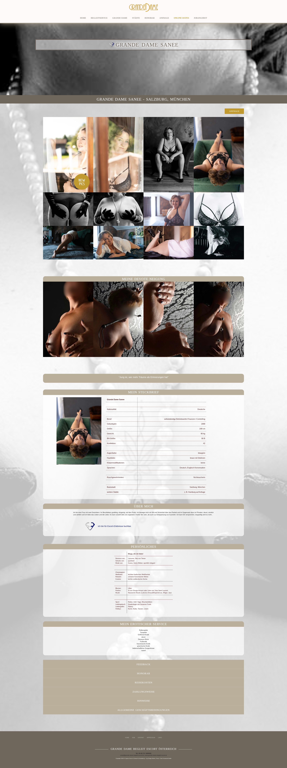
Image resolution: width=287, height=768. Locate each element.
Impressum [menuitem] (151, 737)
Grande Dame (119, 18)
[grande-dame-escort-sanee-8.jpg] (219, 209)
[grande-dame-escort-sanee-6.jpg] (118, 209)
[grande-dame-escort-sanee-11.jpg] (169, 242)
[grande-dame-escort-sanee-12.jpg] (219, 242)
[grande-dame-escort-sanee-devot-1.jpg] (68, 319)
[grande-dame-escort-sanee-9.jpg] (68, 242)
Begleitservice (99, 18)
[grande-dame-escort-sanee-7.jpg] (169, 209)
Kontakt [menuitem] (141, 737)
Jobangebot (200, 18)
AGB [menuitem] (133, 737)
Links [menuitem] (160, 737)
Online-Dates (181, 18)
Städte (136, 18)
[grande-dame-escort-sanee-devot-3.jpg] (169, 319)
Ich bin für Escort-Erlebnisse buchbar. (114, 526)
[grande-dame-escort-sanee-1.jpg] (68, 154)
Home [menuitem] (127, 737)
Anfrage (164, 18)
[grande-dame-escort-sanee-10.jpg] (118, 242)
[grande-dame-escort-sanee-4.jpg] (219, 154)
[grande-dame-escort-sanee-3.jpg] (169, 154)
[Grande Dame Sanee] (74, 466)
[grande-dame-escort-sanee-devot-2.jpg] (118, 319)
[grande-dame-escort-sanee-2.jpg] (118, 154)
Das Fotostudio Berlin (165, 758)
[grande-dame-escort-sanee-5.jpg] (68, 209)
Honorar (150, 18)
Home (83, 18)
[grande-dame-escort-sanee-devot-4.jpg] (219, 319)
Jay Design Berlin (150, 758)
